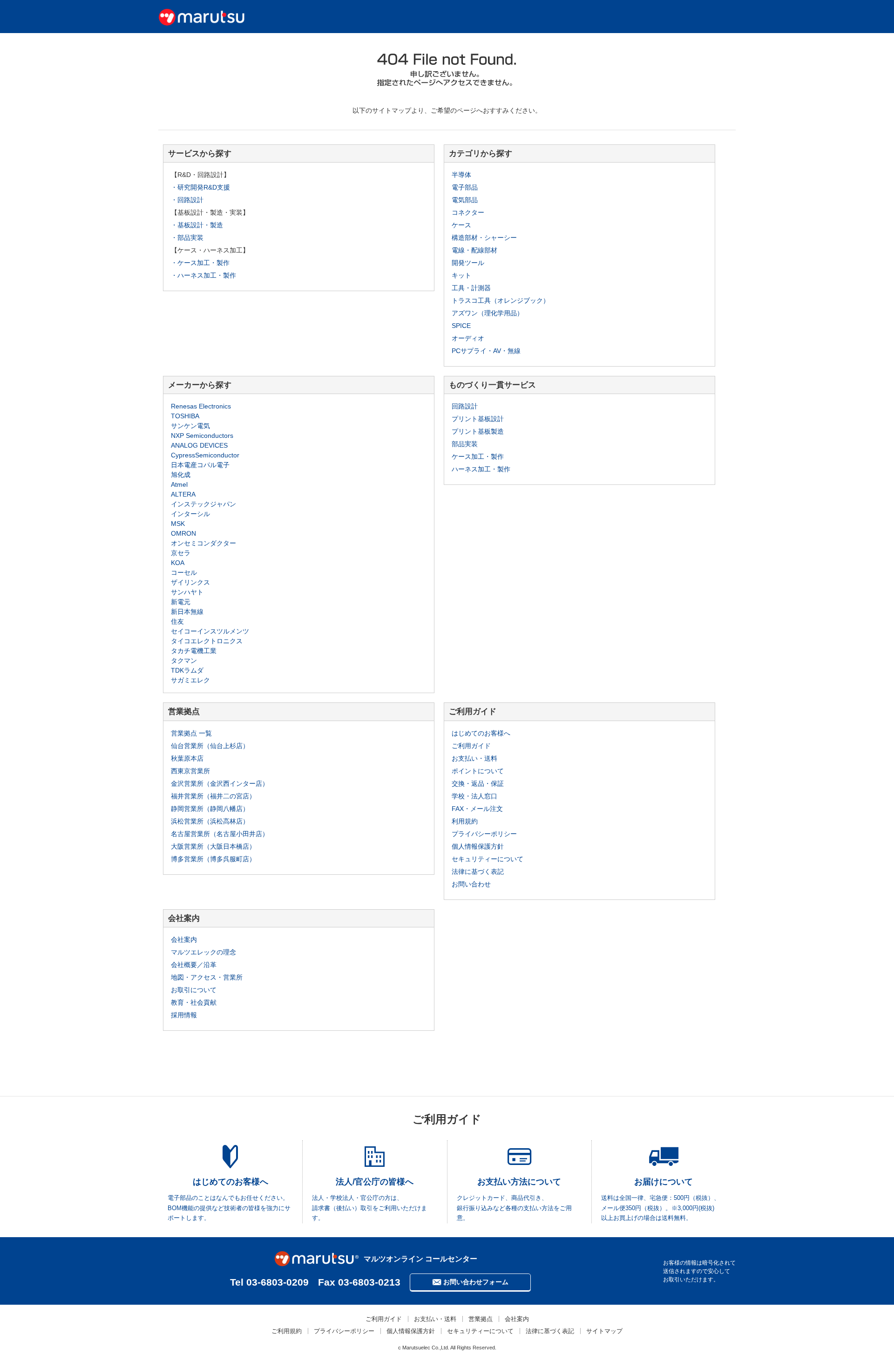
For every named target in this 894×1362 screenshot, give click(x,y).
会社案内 (184, 939)
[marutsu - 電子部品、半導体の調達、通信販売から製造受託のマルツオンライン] (201, 16)
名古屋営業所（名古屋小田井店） (220, 834)
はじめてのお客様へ (481, 733)
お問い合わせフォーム (475, 1282)
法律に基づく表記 (478, 871)
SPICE (461, 325)
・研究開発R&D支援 (200, 187)
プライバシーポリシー (484, 834)
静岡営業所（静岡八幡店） (210, 808)
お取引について (194, 990)
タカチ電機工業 (194, 650)
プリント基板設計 (478, 418)
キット (461, 275)
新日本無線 (187, 611)
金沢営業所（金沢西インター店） (220, 783)
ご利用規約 (286, 1331)
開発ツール (468, 262)
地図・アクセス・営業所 (207, 977)
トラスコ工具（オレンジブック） (500, 300)
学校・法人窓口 (474, 796)
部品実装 (465, 444)
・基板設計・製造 (197, 225)
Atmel (179, 484)
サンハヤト (187, 592)
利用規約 (465, 821)
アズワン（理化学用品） (487, 313)
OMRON (183, 533)
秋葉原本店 (187, 758)
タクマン (184, 660)
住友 (177, 621)
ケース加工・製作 (478, 456)
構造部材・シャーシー (484, 237)
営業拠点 (480, 1318)
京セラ (180, 553)
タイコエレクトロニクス (207, 641)
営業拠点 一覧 (191, 733)
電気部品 (465, 200)
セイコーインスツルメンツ (210, 631)
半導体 (461, 174)
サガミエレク (190, 680)
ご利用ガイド (471, 745)
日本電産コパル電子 (200, 465)
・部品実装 (187, 237)
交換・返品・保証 (478, 783)
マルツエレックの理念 (203, 952)
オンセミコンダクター (203, 543)
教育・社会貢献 (194, 1002)
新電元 (180, 602)
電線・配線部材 (474, 250)
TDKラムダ (187, 670)
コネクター (468, 212)
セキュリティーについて (487, 859)
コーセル (184, 572)
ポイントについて (478, 771)
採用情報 (184, 1015)
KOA (177, 562)
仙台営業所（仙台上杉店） (210, 745)
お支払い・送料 (474, 758)
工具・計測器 (471, 288)
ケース (461, 225)
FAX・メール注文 (477, 808)
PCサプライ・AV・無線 (486, 350)
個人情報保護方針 (478, 846)
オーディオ (468, 338)
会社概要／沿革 (194, 964)
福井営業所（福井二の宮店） (213, 796)
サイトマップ (604, 1331)
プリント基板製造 (478, 431)
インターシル (190, 514)
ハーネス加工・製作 (481, 469)
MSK (178, 523)
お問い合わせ (471, 884)
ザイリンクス (190, 582)
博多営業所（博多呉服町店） (213, 859)
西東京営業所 (190, 771)
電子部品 (465, 187)
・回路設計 (187, 200)
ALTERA (183, 494)
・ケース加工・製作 (200, 262)
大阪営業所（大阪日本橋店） (213, 846)
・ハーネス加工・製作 (203, 275)
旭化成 (180, 474)
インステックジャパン (203, 504)
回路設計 (465, 406)
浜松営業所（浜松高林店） (210, 821)
